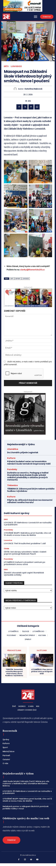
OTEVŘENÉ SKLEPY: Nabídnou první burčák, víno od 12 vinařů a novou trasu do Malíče (27, 534)
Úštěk (6, 548)
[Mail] (31, 859)
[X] (25, 107)
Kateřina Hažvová (33, 89)
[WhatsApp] (37, 107)
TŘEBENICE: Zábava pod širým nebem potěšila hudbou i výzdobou (30, 489)
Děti (6, 66)
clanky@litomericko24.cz (32, 269)
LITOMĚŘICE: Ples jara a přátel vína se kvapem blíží (41, 671)
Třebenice (12, 485)
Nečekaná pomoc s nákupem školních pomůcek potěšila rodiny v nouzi (26, 807)
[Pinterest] (31, 107)
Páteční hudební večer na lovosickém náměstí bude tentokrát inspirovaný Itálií (29, 462)
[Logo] (6, 16)
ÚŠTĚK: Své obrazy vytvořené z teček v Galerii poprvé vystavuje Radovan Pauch (25, 552)
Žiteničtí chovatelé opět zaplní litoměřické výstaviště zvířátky (24, 573)
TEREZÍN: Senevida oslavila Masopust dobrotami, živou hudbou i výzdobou (14, 672)
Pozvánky (12, 469)
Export (17, 278)
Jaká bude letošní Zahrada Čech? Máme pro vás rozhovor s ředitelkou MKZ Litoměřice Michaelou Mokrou (26, 783)
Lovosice (16, 66)
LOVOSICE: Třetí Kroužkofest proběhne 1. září (25, 543)
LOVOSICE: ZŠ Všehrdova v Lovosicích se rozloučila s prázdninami (27, 523)
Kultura (11, 458)
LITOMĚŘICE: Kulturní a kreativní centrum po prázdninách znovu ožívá (24, 563)
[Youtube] (37, 859)
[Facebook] (19, 107)
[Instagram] (25, 859)
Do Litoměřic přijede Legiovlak (22, 452)
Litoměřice (12, 449)
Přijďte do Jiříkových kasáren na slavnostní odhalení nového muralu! (29, 501)
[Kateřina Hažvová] (16, 89)
